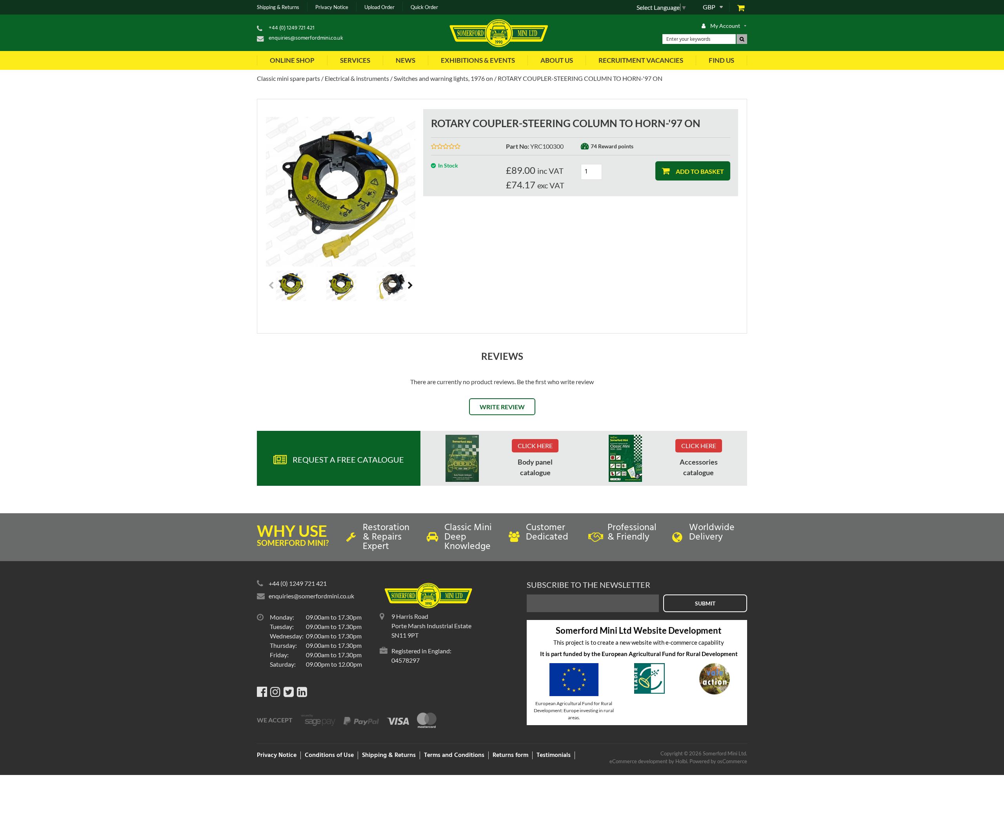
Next (409, 286)
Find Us (721, 60)
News (405, 60)
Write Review (502, 406)
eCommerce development (638, 761)
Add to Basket (699, 171)
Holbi (681, 761)
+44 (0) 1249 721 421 (292, 28)
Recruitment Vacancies (640, 60)
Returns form (510, 755)
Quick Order (424, 7)
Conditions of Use (329, 755)
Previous (272, 286)
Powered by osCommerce (718, 761)
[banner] (462, 458)
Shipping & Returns (278, 7)
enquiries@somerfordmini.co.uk (306, 38)
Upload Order (379, 7)
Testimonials (554, 755)
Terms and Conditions (454, 755)
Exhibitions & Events (478, 60)
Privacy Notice (331, 7)
